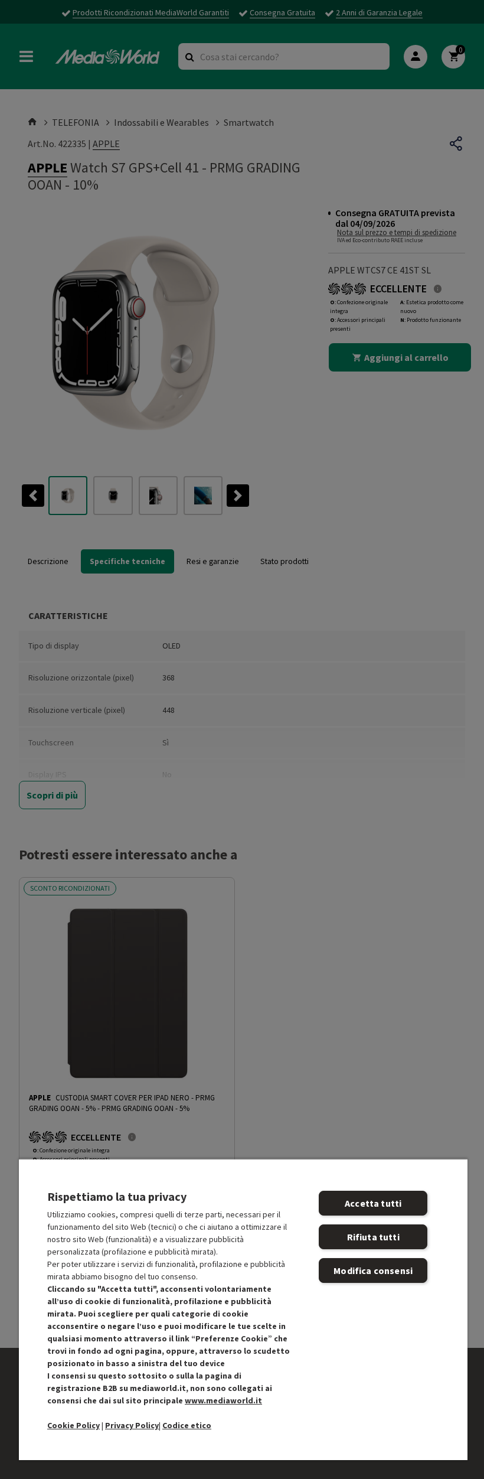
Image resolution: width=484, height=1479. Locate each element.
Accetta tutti (373, 1203)
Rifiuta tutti (373, 1237)
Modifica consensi (373, 1270)
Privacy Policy (132, 1425)
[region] (243, 1309)
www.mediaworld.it (223, 1400)
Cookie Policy (73, 1425)
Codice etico (186, 1425)
